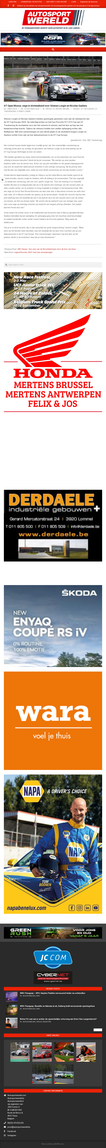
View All (97, 1052)
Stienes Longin (23, 111)
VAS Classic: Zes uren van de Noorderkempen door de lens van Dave (46, 249)
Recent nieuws (62, 109)
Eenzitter (47, 1044)
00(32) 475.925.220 (15, 1145)
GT (54, 109)
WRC (38, 1018)
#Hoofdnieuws (29, 1018)
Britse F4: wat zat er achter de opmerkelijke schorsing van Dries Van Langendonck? (58, 1041)
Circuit (49, 109)
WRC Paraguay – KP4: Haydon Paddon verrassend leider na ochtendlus (53, 1015)
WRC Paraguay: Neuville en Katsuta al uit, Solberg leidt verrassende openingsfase (57, 1028)
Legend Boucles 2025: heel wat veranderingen (33, 252)
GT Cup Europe (87, 109)
